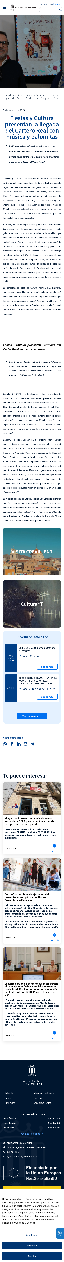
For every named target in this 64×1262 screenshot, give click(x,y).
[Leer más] (54, 846)
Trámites (9, 1093)
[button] (4, 7)
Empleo (9, 1097)
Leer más (54, 851)
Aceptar (32, 1256)
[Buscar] (60, 9)
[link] (23, 7)
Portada (7, 95)
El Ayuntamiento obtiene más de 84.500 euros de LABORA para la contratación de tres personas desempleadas (29, 821)
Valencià (58, 4)
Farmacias (39, 1097)
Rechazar (32, 1245)
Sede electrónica (42, 1102)
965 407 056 (54, 1122)
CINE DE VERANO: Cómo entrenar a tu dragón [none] (37, 649)
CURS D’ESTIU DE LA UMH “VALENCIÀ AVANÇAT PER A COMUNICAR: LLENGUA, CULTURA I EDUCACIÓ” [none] (38, 680)
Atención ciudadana (44, 1093)
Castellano (47, 4)
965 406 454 (54, 1118)
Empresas (10, 1102)
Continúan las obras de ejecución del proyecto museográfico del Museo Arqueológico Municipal (27, 897)
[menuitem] (17, 1093)
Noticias (18, 95)
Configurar (32, 1235)
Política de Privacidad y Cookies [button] (18, 1222)
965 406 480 (54, 1127)
